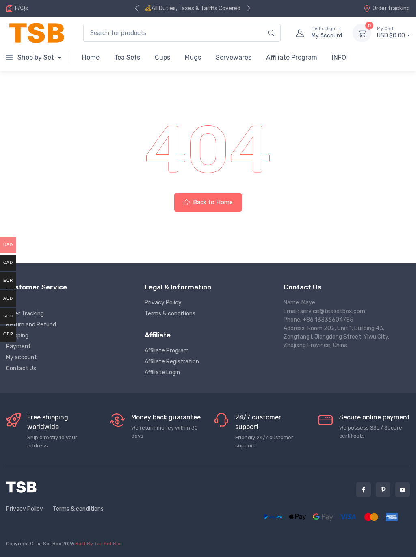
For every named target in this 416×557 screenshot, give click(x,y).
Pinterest (383, 489)
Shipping (17, 335)
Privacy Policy (163, 302)
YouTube (402, 489)
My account (21, 357)
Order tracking (391, 8)
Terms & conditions (170, 313)
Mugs (193, 57)
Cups (162, 57)
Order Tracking (25, 313)
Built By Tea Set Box (98, 543)
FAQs (21, 8)
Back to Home (212, 202)
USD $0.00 (391, 32)
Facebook (363, 489)
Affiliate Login (162, 372)
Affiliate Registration (172, 361)
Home (91, 57)
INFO (339, 57)
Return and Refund (31, 324)
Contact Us (21, 368)
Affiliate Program (291, 57)
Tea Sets (127, 57)
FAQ (11, 302)
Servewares (233, 57)
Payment (18, 346)
